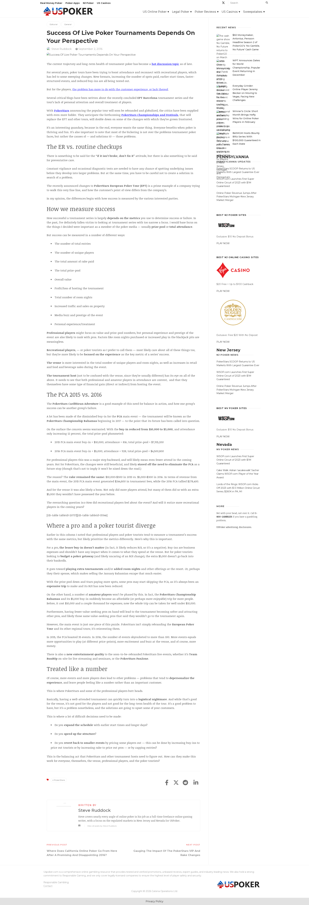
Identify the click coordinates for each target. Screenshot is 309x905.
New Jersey (228, 350)
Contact (47, 886)
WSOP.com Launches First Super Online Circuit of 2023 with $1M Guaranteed (235, 182)
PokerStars (59, 780)
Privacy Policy (154, 901)
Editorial (53, 24)
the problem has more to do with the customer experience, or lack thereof (120, 89)
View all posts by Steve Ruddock (102, 826)
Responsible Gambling (56, 882)
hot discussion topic (165, 64)
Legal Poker (180, 12)
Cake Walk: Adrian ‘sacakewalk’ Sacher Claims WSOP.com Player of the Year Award (237, 474)
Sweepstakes (252, 12)
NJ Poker (88, 3)
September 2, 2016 (90, 48)
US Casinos (104, 3)
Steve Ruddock (62, 48)
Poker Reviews (205, 12)
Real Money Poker (51, 3)
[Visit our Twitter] (223, 3)
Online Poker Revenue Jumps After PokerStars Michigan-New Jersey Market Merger (236, 197)
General (67, 24)
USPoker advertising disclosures (233, 527)
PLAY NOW (223, 243)
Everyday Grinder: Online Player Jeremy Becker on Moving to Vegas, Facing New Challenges (245, 93)
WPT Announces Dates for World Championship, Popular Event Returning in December (246, 67)
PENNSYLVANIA (232, 156)
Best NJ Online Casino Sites (237, 257)
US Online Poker (155, 12)
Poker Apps (73, 3)
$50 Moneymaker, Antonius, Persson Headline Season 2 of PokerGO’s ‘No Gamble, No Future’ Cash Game (246, 42)
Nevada (224, 444)
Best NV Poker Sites (231, 408)
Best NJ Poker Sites (231, 215)
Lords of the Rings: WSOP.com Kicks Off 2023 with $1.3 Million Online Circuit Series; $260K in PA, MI (238, 488)
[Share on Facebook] (166, 783)
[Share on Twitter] (176, 783)
